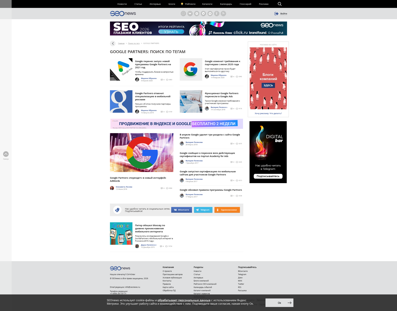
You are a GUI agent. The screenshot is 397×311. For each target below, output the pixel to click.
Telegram (242, 274)
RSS (239, 287)
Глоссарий (245, 3)
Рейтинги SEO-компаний (205, 284)
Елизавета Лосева (124, 187)
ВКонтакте (183, 209)
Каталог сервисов (202, 293)
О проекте (167, 271)
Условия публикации (172, 277)
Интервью (155, 3)
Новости (122, 3)
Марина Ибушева (149, 78)
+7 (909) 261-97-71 (118, 293)
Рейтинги (190, 3)
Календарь (226, 3)
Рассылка (242, 290)
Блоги (172, 3)
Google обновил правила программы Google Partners (211, 189)
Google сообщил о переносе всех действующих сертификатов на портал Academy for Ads (207, 154)
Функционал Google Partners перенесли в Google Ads (221, 95)
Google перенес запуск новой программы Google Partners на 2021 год (153, 64)
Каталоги (207, 3)
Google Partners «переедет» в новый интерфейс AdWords (138, 179)
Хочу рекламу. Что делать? (268, 113)
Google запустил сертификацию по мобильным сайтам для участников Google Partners (208, 173)
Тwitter (241, 284)
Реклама (263, 3)
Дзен (240, 277)
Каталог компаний (202, 290)
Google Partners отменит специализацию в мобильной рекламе (152, 96)
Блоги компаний (201, 280)
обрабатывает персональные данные (184, 300)
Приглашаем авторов (173, 274)
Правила (167, 284)
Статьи (138, 3)
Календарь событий (203, 287)
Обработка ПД (169, 290)
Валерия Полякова (219, 107)
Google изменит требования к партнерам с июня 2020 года (222, 63)
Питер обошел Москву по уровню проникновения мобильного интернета (150, 228)
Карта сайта (168, 287)
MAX (240, 280)
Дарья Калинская (149, 245)
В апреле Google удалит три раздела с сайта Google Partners (210, 136)
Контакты (167, 280)
